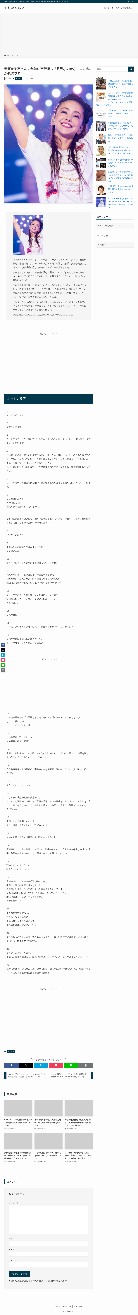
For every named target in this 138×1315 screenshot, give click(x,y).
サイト (11, 1260)
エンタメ (19, 78)
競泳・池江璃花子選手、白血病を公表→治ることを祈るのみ (120, 138)
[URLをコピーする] (85, 1065)
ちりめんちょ (14, 7)
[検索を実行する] (131, 69)
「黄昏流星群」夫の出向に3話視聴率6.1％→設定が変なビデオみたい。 (121, 84)
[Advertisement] (69, 34)
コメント (14, 1203)
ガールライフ (79, 1307)
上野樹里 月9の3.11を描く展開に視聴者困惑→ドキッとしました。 (121, 189)
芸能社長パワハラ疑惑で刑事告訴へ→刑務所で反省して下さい (120, 113)
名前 (10, 1239)
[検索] (132, 1)
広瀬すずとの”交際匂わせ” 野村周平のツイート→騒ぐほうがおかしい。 (120, 163)
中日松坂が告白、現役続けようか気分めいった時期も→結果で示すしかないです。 (120, 126)
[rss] (128, 1)
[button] (11, 1065)
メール (11, 1249)
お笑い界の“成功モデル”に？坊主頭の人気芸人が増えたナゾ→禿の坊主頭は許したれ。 (120, 150)
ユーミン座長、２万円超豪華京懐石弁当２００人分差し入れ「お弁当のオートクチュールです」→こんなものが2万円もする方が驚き (114, 99)
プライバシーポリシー (62, 1307)
